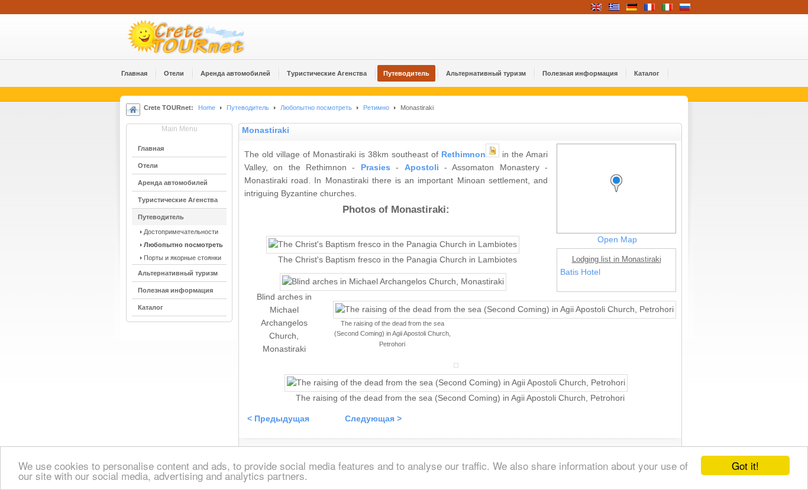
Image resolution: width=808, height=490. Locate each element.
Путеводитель (248, 107)
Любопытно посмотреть (316, 107)
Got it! (745, 465)
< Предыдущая (278, 418)
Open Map (617, 239)
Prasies (375, 167)
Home (206, 107)
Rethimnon (463, 154)
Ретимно (376, 107)
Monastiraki (265, 130)
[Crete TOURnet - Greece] (200, 36)
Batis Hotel (580, 272)
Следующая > (373, 418)
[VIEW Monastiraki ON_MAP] (619, 194)
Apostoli (422, 167)
